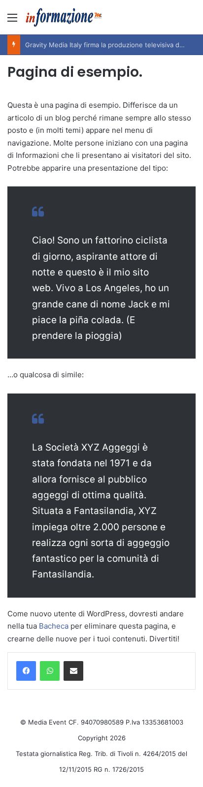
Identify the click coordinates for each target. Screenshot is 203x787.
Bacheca (53, 626)
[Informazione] (64, 17)
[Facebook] (26, 671)
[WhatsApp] (50, 671)
